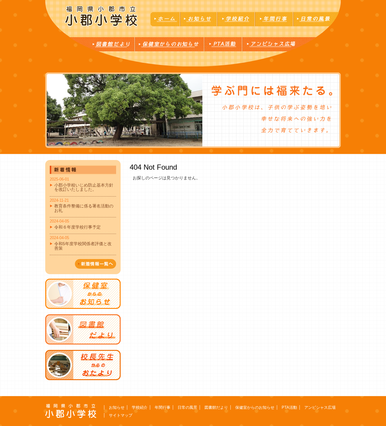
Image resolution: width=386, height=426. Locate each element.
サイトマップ (120, 415)
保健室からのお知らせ (254, 407)
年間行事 (162, 407)
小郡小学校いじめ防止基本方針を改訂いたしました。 (83, 187)
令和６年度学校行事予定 (77, 227)
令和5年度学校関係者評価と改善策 (83, 245)
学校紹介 (139, 407)
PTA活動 (289, 407)
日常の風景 (187, 407)
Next (50, 110)
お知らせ (117, 407)
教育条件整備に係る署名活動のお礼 (83, 208)
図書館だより (216, 407)
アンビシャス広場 (320, 407)
